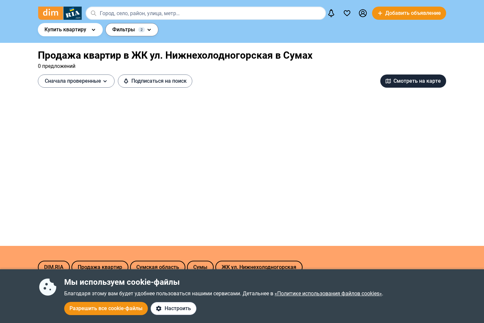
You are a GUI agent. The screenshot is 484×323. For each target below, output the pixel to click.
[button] (362, 13)
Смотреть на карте (417, 81)
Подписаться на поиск (159, 81)
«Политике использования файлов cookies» (328, 293)
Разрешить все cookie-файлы (106, 308)
